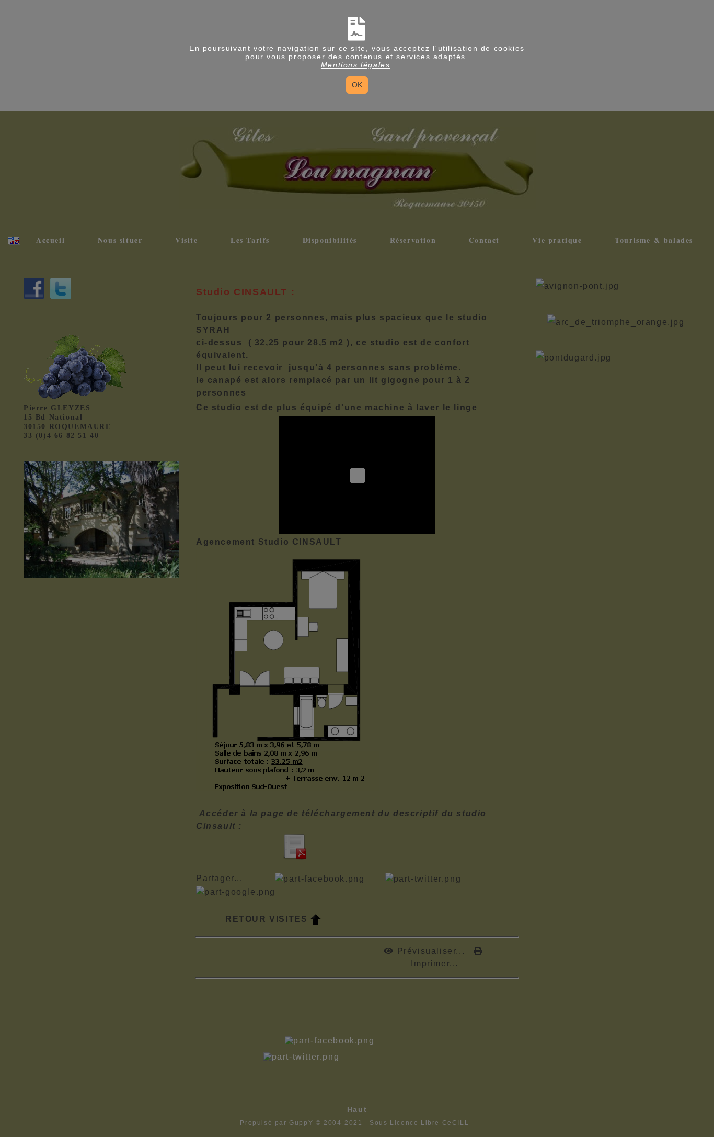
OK (357, 85)
